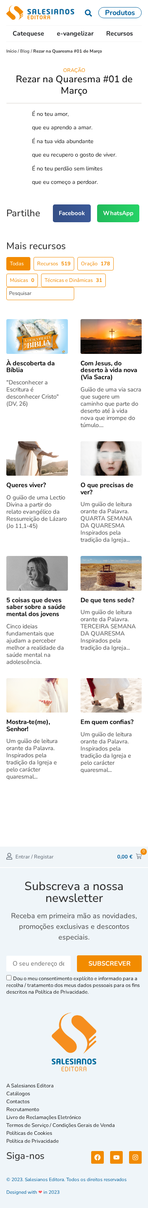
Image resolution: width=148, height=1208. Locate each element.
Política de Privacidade (32, 1141)
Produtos (120, 12)
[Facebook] (97, 1157)
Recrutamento (22, 1109)
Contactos (18, 1101)
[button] (72, 213)
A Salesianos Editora (30, 1085)
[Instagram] (135, 1157)
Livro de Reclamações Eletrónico (43, 1117)
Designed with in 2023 (33, 1192)
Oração (74, 70)
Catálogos (18, 1093)
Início (12, 51)
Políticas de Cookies (29, 1133)
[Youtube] (116, 1157)
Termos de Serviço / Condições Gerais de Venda (61, 1125)
